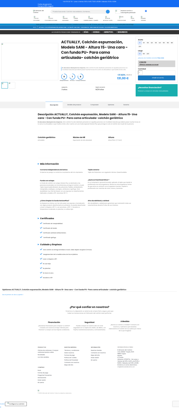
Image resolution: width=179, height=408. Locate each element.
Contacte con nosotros (71, 362)
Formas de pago (69, 355)
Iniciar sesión (95, 358)
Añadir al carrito (157, 77)
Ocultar (2, 404)
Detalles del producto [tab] (74, 105)
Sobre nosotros (69, 353)
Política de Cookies (70, 358)
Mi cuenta (94, 360)
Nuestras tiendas (96, 350)
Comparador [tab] (94, 105)
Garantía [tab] (126, 105)
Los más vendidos (43, 357)
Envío (39, 370)
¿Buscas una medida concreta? (151, 58)
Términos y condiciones (71, 350)
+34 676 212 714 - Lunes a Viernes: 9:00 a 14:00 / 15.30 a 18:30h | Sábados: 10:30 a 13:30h (89, 2)
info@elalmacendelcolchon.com (126, 367)
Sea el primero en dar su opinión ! (12, 295)
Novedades (41, 355)
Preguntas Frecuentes (45, 375)
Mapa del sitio (68, 365)
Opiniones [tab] (111, 105)
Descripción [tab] (54, 105)
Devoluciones (42, 378)
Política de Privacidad (71, 360)
